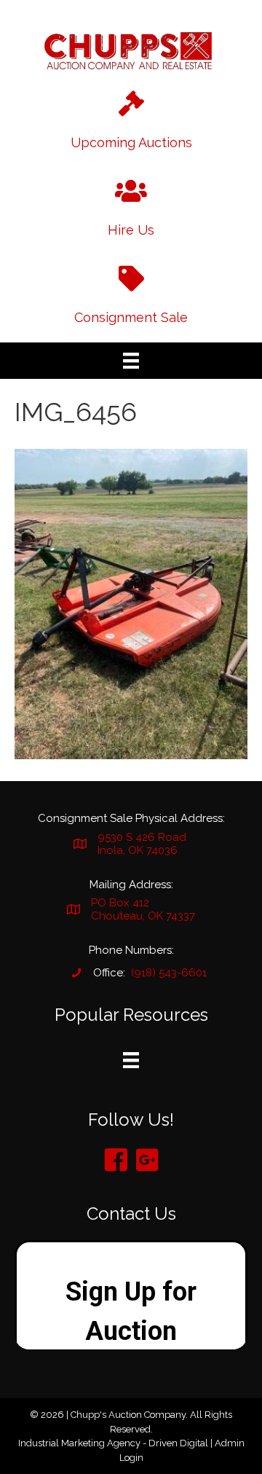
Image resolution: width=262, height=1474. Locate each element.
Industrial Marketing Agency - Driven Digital (113, 1443)
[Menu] (131, 360)
